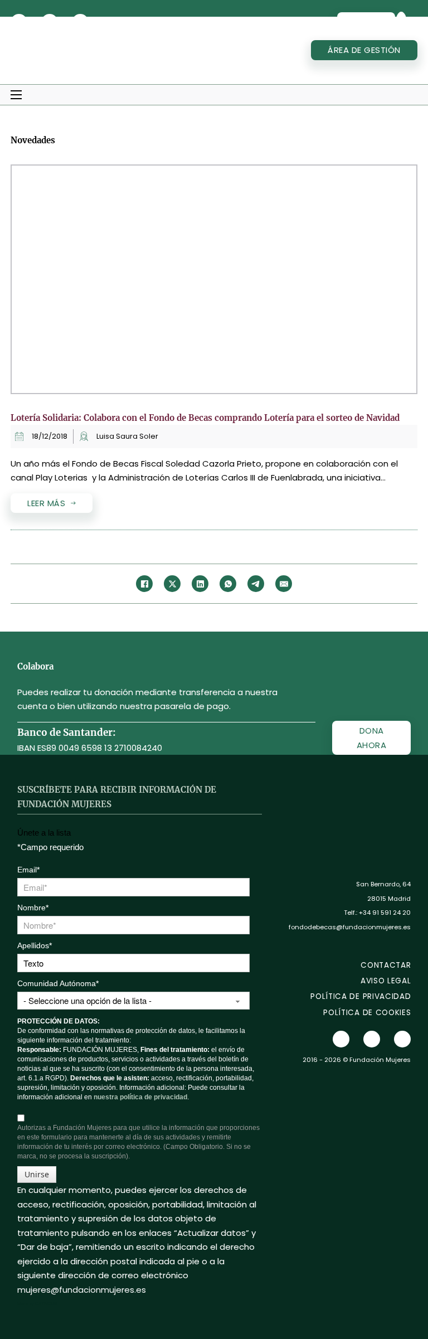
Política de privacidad (360, 996)
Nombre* (32, 907)
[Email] (283, 583)
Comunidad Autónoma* (58, 983)
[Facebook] (144, 583)
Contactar (386, 965)
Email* (28, 869)
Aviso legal (386, 981)
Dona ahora (372, 738)
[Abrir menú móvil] (16, 94)
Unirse (37, 1174)
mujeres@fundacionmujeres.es (81, 1290)
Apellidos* (34, 945)
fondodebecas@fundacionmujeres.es (350, 927)
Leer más (46, 503)
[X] (172, 583)
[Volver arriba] (389, 1305)
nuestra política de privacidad (140, 1097)
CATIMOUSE (46, 1304)
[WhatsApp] (228, 583)
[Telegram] (255, 583)
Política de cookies (367, 1012)
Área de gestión (364, 50)
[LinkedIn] (200, 583)
